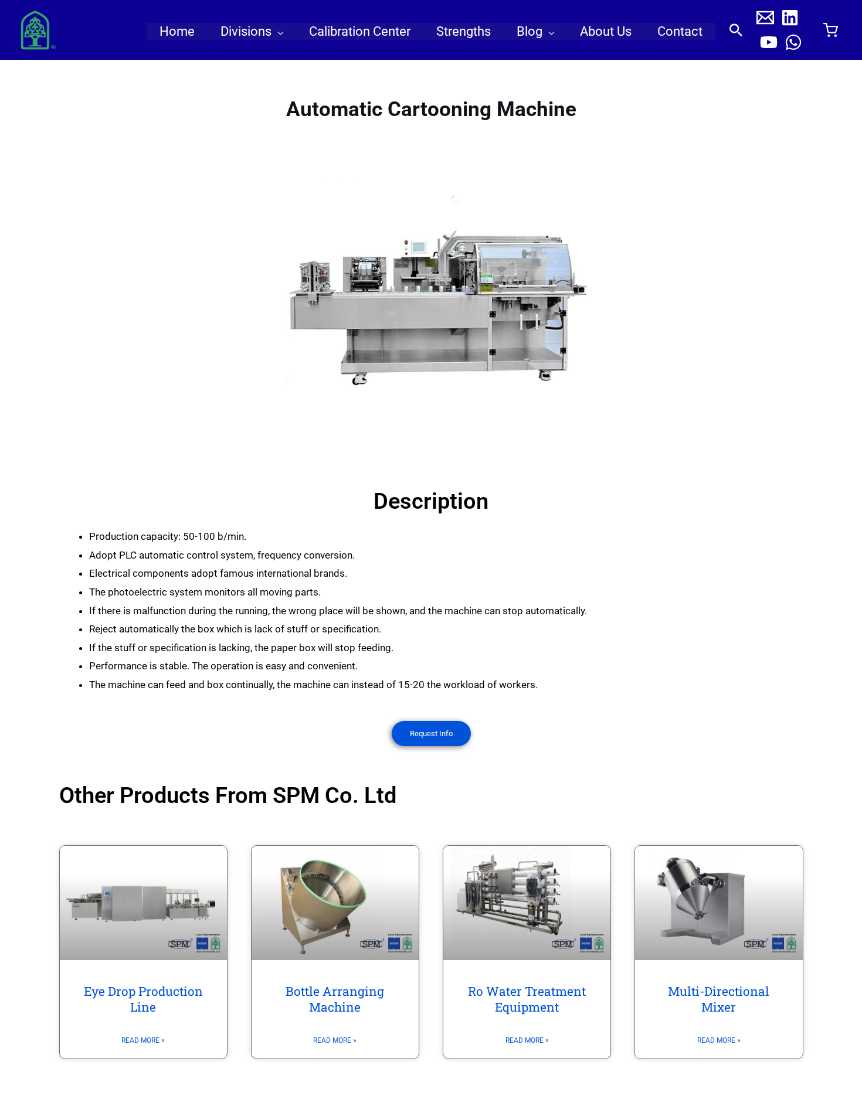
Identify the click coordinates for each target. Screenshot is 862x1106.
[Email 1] (765, 17)
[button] (277, 31)
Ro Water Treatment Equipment (527, 999)
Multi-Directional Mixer (718, 999)
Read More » (143, 1040)
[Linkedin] (790, 17)
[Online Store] (830, 30)
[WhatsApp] (793, 42)
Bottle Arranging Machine (335, 999)
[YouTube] (769, 42)
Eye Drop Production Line (143, 999)
